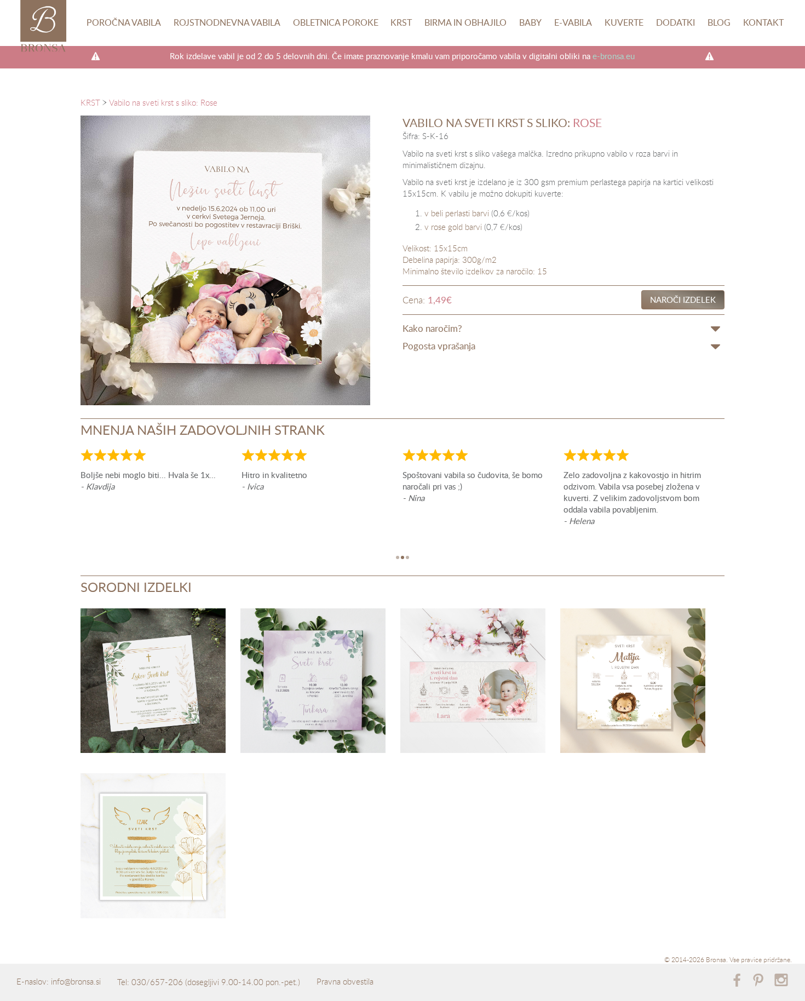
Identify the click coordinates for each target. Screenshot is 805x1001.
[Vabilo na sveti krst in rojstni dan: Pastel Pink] (472, 682)
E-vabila (573, 22)
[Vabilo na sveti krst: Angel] (153, 847)
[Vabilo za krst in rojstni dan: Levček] (632, 682)
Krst (401, 22)
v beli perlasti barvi (456, 213)
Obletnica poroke (335, 22)
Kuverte (624, 22)
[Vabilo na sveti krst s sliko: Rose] (225, 260)
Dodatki (675, 22)
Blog (719, 22)
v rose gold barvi (453, 226)
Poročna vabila (124, 22)
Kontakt (763, 22)
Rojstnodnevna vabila (227, 22)
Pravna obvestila (345, 981)
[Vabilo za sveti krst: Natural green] (153, 682)
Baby (530, 22)
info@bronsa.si (76, 981)
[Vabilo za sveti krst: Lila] (313, 682)
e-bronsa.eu (614, 55)
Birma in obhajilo (465, 22)
